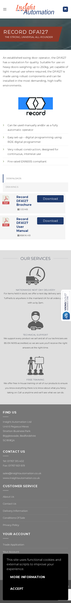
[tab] (35, 178)
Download (50, 198)
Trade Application (13, 544)
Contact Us (9, 503)
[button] (5, 9)
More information (27, 577)
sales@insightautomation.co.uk (22, 473)
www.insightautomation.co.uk (21, 477)
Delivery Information (15, 510)
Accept (17, 589)
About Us (8, 496)
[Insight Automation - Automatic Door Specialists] (35, 9)
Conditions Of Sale (14, 517)
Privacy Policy (11, 524)
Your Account (11, 551)
